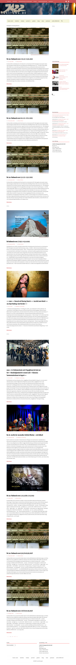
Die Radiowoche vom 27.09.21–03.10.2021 (18, 241)
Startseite (9, 1)
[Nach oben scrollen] (74, 663)
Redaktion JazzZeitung (20, 306)
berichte (17, 21)
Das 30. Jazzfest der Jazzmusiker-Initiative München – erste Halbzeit (25, 435)
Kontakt (35, 1)
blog (38, 21)
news (43, 21)
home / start (10, 21)
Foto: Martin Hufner (45, 54)
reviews (22, 21)
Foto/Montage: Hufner (45, 606)
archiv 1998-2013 (55, 21)
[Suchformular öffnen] (62, 21)
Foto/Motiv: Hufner (46, 237)
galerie (33, 21)
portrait (28, 21)
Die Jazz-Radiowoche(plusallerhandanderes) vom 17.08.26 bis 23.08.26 (64, 88)
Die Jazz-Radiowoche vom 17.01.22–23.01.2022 (20, 59)
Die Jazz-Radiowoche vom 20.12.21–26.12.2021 (20, 118)
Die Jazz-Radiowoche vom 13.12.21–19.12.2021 (20, 177)
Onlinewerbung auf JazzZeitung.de (25, 1)
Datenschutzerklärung (42, 1)
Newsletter (15, 1)
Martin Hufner (19, 61)
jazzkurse (48, 21)
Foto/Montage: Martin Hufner (44, 491)
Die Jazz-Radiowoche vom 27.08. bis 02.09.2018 (20, 611)
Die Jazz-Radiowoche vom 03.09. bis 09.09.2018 (20, 553)
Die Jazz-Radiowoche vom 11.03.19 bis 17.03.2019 (20, 496)
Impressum (51, 1)
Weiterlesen (9, 83)
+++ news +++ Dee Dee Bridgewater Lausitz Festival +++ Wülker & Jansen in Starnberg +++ (64, 82)
